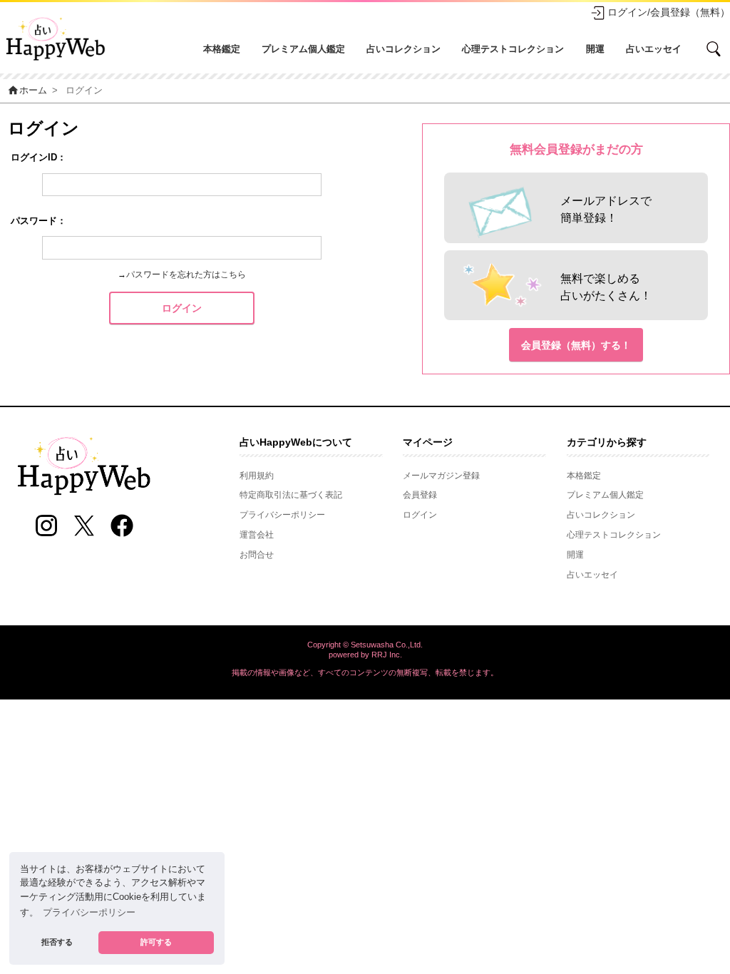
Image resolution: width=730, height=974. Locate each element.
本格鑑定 (221, 48)
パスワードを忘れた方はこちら (186, 275)
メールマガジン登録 (441, 476)
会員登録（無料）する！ (576, 345)
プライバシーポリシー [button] (89, 913)
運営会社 (257, 535)
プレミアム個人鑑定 (303, 48)
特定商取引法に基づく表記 (291, 495)
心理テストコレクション (513, 48)
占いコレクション (403, 48)
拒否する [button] (57, 942)
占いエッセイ (654, 48)
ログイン (182, 308)
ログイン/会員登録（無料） (668, 12)
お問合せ (257, 555)
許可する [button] (156, 942)
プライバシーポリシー (282, 515)
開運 (595, 48)
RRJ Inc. (386, 654)
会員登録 (420, 495)
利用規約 (257, 476)
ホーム (27, 91)
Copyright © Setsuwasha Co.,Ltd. (365, 644)
